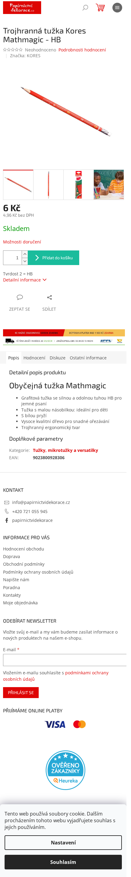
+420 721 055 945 (30, 511)
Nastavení (63, 842)
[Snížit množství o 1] (25, 261)
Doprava (11, 556)
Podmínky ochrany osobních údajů (38, 572)
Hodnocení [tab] (34, 358)
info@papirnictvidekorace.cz (41, 502)
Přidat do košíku (57, 257)
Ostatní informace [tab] (88, 358)
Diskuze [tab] (58, 358)
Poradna (11, 587)
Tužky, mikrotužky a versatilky (65, 450)
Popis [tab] (13, 358)
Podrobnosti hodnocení (82, 50)
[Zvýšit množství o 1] (25, 254)
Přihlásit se (21, 692)
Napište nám (16, 579)
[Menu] (117, 8)
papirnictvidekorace (32, 520)
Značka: (25, 55)
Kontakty (12, 595)
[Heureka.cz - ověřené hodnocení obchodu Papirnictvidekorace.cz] (65, 770)
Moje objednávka (20, 603)
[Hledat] (85, 8)
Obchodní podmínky (23, 564)
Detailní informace (22, 280)
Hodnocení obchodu (23, 549)
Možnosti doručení (22, 242)
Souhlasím (63, 862)
